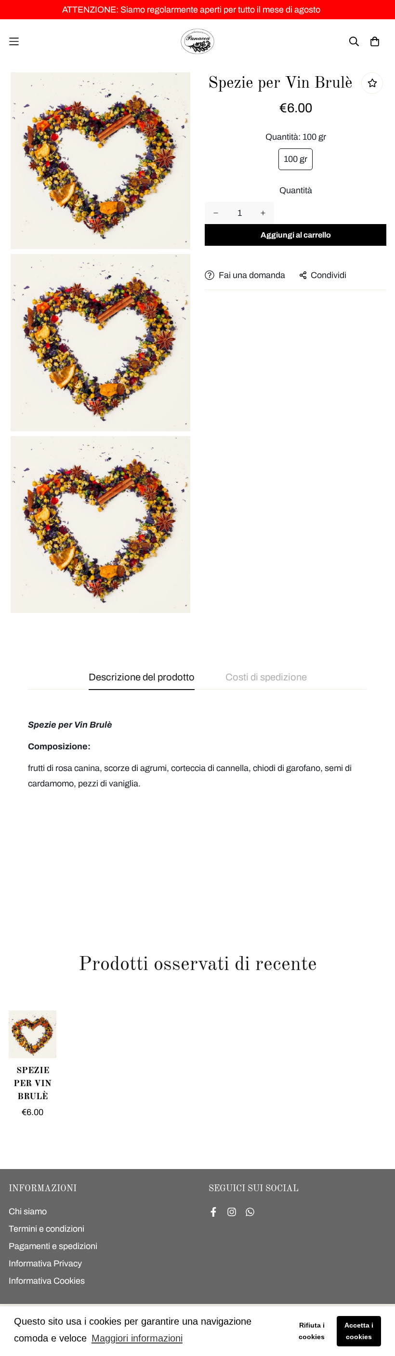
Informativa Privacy (45, 1263)
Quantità (295, 190)
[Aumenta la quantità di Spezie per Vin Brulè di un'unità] (263, 213)
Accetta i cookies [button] (358, 1331)
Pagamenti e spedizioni (53, 1246)
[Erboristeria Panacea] (197, 41)
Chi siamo (28, 1211)
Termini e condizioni (46, 1229)
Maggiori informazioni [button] (137, 1338)
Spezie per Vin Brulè (32, 1083)
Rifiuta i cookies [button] (312, 1331)
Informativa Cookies (47, 1281)
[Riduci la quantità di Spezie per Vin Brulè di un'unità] (216, 213)
